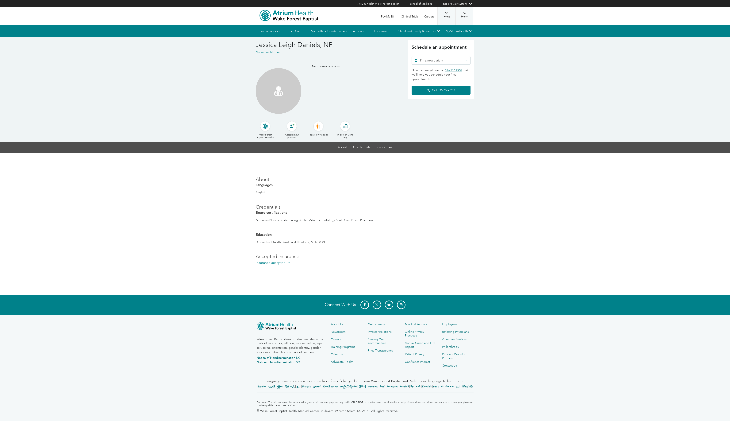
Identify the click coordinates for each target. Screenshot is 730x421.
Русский (415, 386)
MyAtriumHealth (457, 31)
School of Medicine (421, 3)
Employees (449, 324)
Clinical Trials (409, 16)
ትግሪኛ (436, 386)
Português (392, 386)
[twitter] (377, 305)
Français (306, 386)
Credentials (361, 147)
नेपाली (382, 386)
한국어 (362, 386)
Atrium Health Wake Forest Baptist (378, 3)
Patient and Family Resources (416, 31)
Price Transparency (380, 350)
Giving (446, 16)
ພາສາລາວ (373, 386)
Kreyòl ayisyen (330, 386)
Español (261, 386)
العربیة (271, 386)
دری (298, 386)
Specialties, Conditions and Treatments (337, 31)
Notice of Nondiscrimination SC (278, 362)
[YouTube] (389, 305)
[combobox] (441, 60)
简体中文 (290, 386)
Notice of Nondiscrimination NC (278, 358)
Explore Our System (455, 3)
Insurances (384, 147)
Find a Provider (269, 31)
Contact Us (449, 365)
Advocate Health (342, 362)
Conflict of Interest (417, 362)
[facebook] (364, 305)
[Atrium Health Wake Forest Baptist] (289, 15)
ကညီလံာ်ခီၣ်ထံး (348, 386)
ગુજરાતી (317, 386)
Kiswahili (427, 386)
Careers (429, 16)
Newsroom (338, 331)
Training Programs (343, 346)
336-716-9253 (453, 70)
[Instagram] (401, 305)
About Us (337, 324)
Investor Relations (380, 331)
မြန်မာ (280, 386)
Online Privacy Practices (414, 333)
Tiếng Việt (467, 386)
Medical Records (416, 324)
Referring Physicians (455, 331)
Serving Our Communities (377, 341)
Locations (380, 31)
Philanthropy (450, 346)
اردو (458, 386)
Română (404, 386)
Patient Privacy (414, 354)
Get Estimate (376, 324)
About (342, 147)
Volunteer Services (454, 339)
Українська (447, 386)
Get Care (296, 31)
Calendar (337, 354)
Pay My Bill (388, 16)
